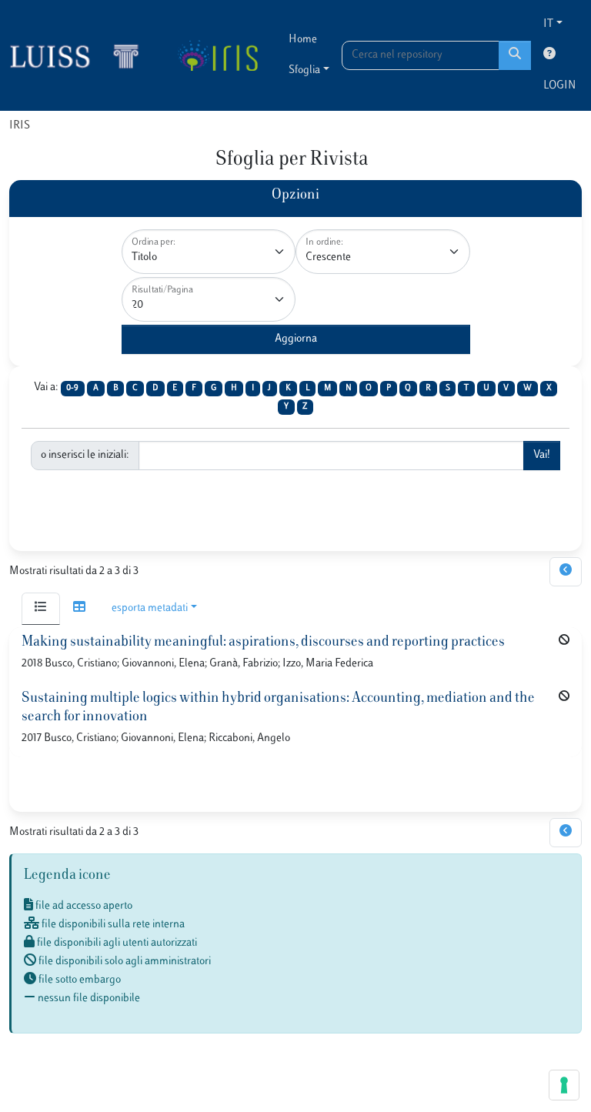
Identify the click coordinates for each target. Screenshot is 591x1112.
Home (303, 39)
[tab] (41, 609)
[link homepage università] (217, 55)
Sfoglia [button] (304, 70)
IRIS (19, 126)
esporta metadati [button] (150, 608)
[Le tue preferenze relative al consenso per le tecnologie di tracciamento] (564, 1085)
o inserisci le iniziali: (85, 455)
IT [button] (548, 24)
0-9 (72, 388)
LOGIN (559, 86)
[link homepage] (80, 55)
